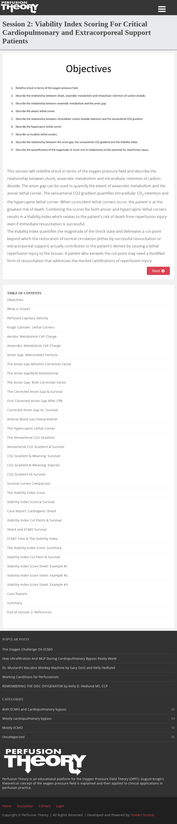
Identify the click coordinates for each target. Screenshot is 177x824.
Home (6, 806)
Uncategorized (13, 737)
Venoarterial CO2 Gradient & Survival (35, 447)
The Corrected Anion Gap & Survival (34, 391)
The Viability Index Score (26, 492)
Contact (44, 806)
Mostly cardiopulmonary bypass (27, 718)
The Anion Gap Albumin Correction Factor (39, 364)
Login (60, 806)
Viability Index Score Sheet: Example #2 (37, 575)
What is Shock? (18, 309)
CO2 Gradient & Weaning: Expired (33, 465)
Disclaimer (25, 806)
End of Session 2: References (29, 612)
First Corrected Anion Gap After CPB (34, 401)
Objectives (15, 299)
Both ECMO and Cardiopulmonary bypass (34, 709)
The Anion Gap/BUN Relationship (32, 373)
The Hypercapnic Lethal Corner (31, 428)
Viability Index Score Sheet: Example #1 (37, 566)
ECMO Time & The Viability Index (32, 538)
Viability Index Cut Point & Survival (33, 557)
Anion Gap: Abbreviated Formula (32, 355)
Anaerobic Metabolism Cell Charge (34, 345)
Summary (14, 603)
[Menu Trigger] (162, 8)
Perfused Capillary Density (27, 318)
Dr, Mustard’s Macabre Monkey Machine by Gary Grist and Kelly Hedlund (58, 667)
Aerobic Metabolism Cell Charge (32, 336)
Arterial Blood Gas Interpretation (32, 419)
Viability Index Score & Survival (31, 502)
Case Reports (17, 594)
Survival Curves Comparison (28, 483)
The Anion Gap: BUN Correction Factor (36, 382)
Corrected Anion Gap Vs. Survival (32, 410)
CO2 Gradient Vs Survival (26, 474)
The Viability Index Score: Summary (34, 548)
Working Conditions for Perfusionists (30, 677)
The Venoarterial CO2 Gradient (31, 437)
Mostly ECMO (12, 727)
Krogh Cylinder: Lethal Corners (31, 327)
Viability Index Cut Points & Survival (34, 520)
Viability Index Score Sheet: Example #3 (37, 584)
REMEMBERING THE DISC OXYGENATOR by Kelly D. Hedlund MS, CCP (55, 686)
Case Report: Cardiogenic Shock (31, 511)
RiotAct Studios (142, 815)
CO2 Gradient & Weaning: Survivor (33, 456)
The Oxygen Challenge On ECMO (27, 649)
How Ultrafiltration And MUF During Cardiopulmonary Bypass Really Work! (59, 658)
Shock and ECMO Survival (27, 529)
